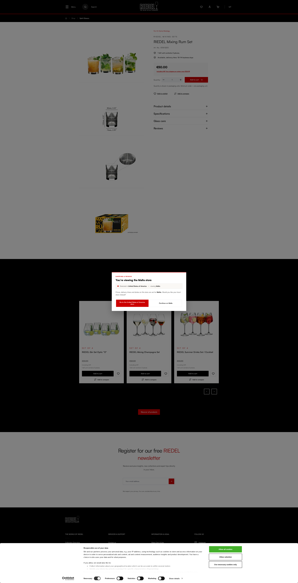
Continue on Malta (165, 303)
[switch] (120, 578)
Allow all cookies (225, 549)
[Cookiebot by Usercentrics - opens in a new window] (68, 578)
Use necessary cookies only (225, 565)
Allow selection (225, 557)
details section (163, 572)
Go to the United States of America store (132, 303)
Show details (174, 578)
